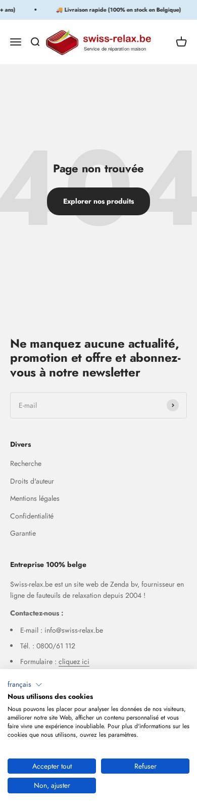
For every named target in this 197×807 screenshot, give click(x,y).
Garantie (23, 533)
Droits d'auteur (32, 481)
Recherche (25, 463)
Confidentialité (32, 516)
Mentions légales (35, 498)
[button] (25, 685)
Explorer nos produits (98, 201)
